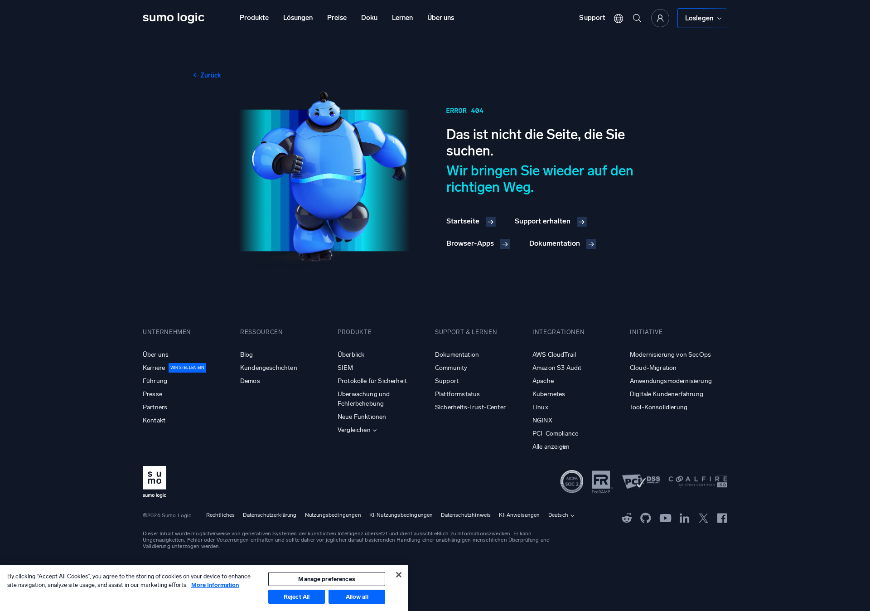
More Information (215, 585)
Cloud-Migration (653, 368)
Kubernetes (549, 394)
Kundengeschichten (268, 368)
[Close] (399, 575)
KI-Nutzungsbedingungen (401, 515)
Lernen (402, 18)
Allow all (357, 596)
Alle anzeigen (551, 447)
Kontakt (154, 420)
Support (592, 18)
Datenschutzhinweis (466, 515)
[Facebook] (722, 518)
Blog (246, 355)
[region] (204, 588)
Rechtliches (220, 515)
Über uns (440, 18)
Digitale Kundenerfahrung (666, 394)
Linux (540, 407)
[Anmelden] (660, 18)
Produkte (254, 18)
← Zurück (207, 75)
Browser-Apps (470, 243)
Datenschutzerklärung (269, 515)
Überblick (351, 355)
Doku (369, 18)
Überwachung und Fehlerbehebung (364, 398)
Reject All (296, 596)
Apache (543, 381)
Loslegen (699, 18)
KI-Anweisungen (519, 515)
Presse (152, 394)
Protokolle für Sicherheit (372, 381)
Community (451, 368)
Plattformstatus (457, 394)
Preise (337, 18)
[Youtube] (665, 517)
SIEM (345, 368)
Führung (155, 381)
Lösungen (298, 18)
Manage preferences (326, 579)
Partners (155, 407)
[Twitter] (703, 517)
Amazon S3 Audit (556, 368)
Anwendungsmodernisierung (671, 381)
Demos (250, 381)
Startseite (462, 221)
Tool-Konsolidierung (658, 407)
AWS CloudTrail (554, 355)
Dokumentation (554, 243)
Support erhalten (542, 221)
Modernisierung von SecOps (670, 355)
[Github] (627, 517)
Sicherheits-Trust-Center (470, 407)
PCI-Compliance (555, 433)
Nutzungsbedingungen (333, 515)
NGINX (542, 420)
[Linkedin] (685, 517)
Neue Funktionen (362, 417)
